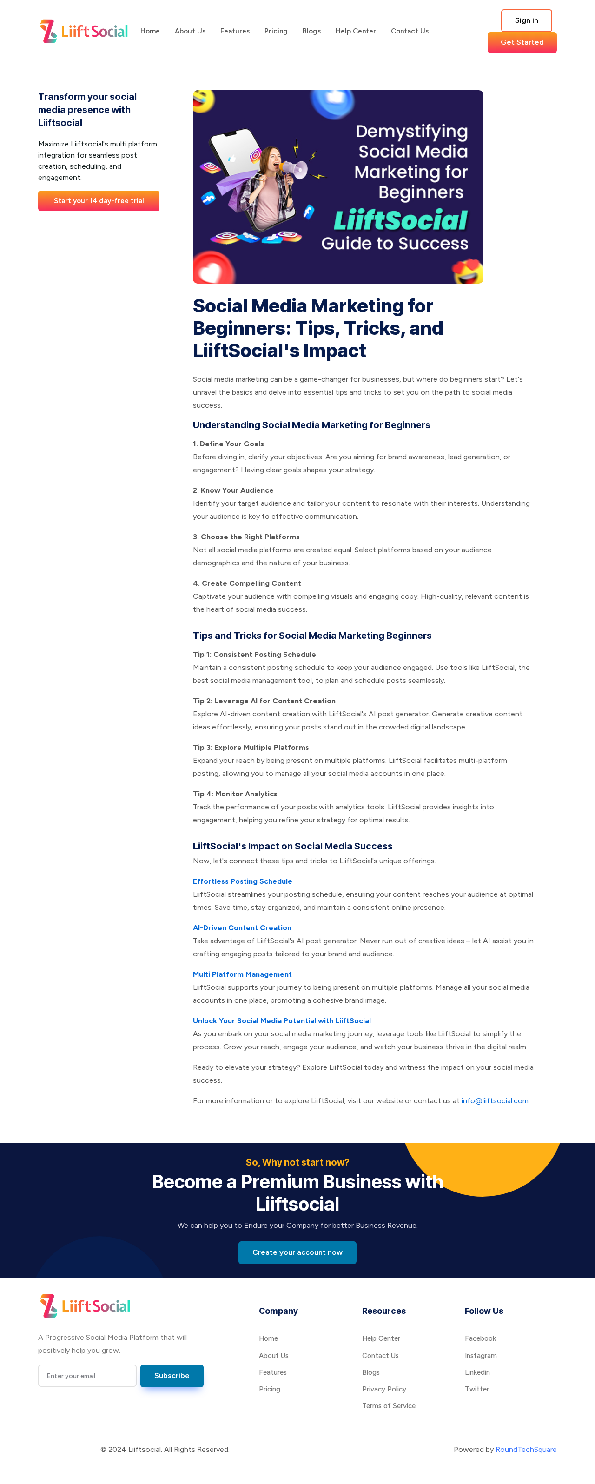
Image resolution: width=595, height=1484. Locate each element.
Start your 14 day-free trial (99, 200)
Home (150, 31)
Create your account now (297, 1252)
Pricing (276, 31)
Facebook (480, 1338)
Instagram (481, 1356)
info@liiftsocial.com (495, 1100)
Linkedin (477, 1372)
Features (235, 31)
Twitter (477, 1389)
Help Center (356, 31)
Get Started (522, 42)
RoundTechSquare (526, 1449)
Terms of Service (389, 1406)
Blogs (312, 31)
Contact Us (410, 31)
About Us (190, 31)
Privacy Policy (384, 1389)
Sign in (526, 20)
